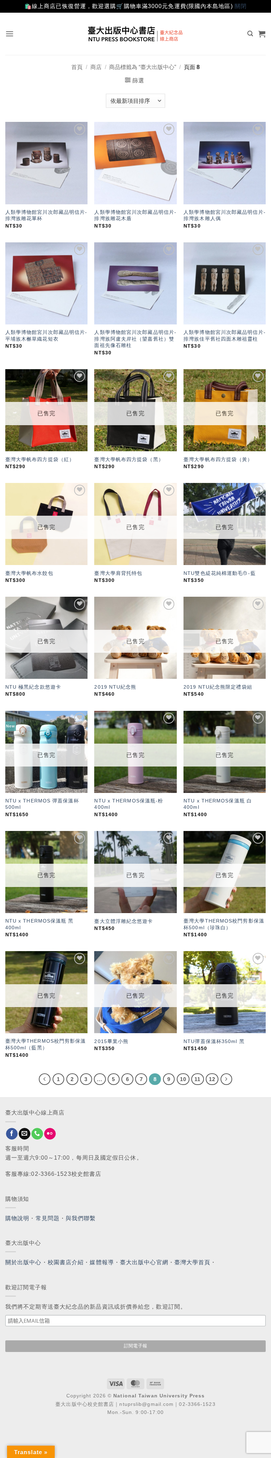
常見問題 (48, 1218)
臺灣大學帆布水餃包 (29, 573)
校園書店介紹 (66, 1262)
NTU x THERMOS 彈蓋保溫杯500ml (42, 804)
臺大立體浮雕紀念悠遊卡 (123, 921)
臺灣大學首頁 (192, 1262)
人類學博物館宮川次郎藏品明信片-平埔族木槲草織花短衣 (46, 335)
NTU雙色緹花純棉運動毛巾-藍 (219, 573)
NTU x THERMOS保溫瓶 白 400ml (217, 804)
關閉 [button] (241, 6)
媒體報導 (102, 1262)
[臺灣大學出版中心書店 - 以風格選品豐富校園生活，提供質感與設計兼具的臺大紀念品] (136, 34)
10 (183, 1079)
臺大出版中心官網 (144, 1262)
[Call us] (37, 1134)
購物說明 (17, 1218)
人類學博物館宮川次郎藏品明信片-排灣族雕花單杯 (46, 215)
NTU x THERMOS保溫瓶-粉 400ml (128, 804)
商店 (96, 67)
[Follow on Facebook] (12, 1134)
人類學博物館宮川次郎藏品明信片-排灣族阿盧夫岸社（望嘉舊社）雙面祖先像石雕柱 (135, 338)
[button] (9, 33)
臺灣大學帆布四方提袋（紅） (39, 459)
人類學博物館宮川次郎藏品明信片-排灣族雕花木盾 (135, 215)
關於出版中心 (23, 1262)
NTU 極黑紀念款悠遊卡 (33, 687)
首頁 (77, 67)
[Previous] (45, 1079)
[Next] (227, 1079)
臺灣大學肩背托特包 (118, 573)
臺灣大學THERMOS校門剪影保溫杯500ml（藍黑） (45, 1044)
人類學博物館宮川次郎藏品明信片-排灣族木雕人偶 (224, 215)
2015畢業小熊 (111, 1041)
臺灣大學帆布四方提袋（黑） (128, 459)
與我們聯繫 (81, 1218)
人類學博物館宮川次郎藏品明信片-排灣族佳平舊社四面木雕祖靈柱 (224, 335)
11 (197, 1079)
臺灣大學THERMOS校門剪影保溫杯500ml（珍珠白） (223, 924)
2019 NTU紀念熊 (115, 687)
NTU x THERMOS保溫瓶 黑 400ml (39, 924)
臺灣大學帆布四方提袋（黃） (218, 459)
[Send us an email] (24, 1134)
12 (212, 1079)
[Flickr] (50, 1134)
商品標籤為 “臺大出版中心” (142, 67)
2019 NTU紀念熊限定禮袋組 (217, 687)
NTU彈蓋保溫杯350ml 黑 (214, 1041)
